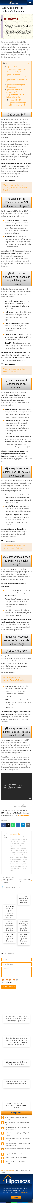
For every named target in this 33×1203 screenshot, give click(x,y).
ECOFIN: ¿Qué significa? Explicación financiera (24, 880)
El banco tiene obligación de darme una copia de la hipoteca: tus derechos (17, 1144)
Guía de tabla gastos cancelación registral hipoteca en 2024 (17, 1123)
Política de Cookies (23, 1192)
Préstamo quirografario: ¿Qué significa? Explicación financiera (17, 1139)
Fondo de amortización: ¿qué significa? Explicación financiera (17, 1150)
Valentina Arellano (15, 834)
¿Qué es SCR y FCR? (15, 100)
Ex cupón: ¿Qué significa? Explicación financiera (17, 1157)
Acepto (16, 1197)
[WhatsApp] (13, 825)
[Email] (28, 825)
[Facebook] (3, 825)
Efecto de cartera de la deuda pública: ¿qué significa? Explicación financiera (8, 880)
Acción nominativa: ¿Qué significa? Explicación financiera (16, 1118)
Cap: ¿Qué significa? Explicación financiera (15, 1154)
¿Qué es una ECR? (12, 67)
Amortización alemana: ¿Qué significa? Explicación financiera (17, 1134)
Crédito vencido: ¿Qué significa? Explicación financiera (15, 1162)
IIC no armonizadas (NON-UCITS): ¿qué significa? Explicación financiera (17, 1129)
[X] (8, 825)
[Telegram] (23, 825)
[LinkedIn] (18, 825)
